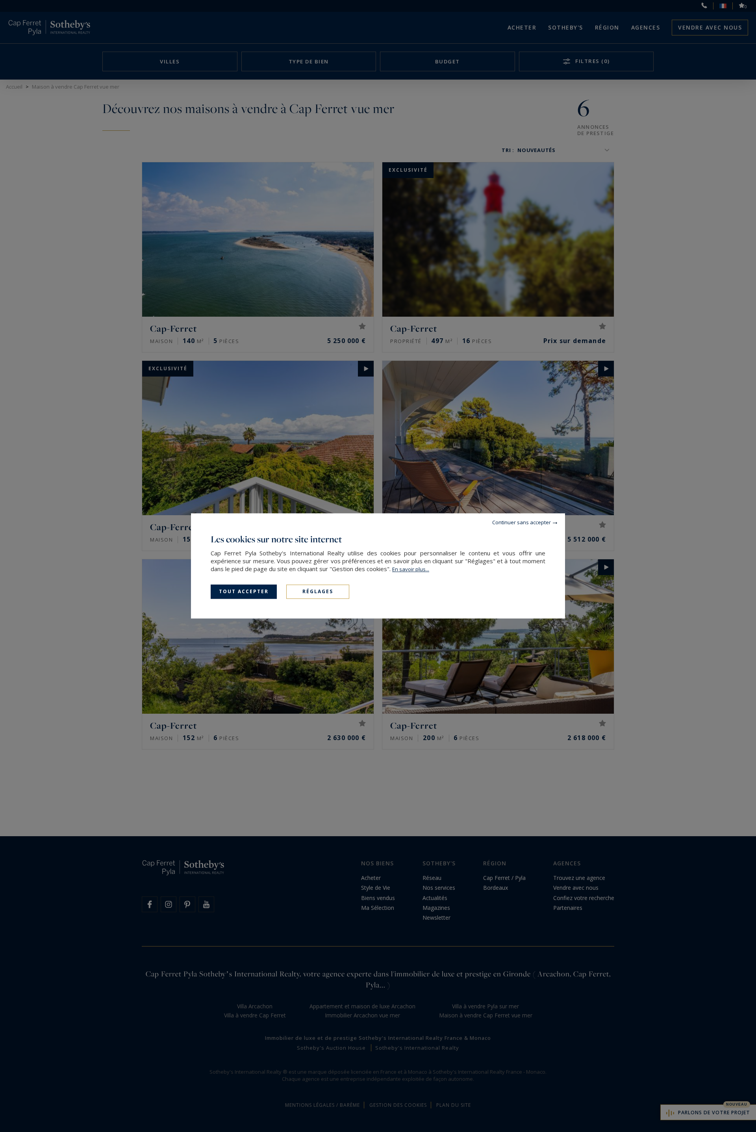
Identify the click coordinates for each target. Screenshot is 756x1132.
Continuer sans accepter (521, 522)
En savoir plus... (410, 569)
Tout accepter (244, 591)
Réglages (317, 591)
